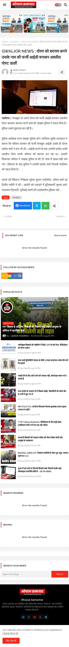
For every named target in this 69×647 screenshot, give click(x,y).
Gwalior (14, 41)
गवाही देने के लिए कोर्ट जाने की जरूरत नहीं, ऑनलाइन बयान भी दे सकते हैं (42, 377)
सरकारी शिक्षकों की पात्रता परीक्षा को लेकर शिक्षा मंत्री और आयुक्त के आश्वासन (40, 439)
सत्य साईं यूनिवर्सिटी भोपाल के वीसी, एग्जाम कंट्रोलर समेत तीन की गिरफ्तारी (43, 362)
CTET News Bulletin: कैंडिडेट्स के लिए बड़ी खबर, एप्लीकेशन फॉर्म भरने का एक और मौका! (40, 423)
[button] (58, 5)
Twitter (37, 205)
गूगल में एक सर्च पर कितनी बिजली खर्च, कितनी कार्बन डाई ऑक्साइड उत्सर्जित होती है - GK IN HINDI (39, 470)
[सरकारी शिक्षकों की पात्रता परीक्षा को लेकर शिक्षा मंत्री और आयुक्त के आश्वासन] (8, 441)
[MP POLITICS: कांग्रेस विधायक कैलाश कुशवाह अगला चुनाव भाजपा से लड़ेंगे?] (8, 410)
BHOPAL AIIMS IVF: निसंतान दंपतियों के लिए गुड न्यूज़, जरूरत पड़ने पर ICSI (43, 454)
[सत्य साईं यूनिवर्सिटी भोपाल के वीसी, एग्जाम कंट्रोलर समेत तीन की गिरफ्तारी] (8, 364)
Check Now (9, 633)
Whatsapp (45, 205)
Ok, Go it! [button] (11, 640)
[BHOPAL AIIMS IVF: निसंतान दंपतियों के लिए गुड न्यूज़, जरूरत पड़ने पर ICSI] (8, 457)
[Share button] (54, 205)
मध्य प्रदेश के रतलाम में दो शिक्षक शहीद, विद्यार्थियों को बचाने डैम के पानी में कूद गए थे (42, 392)
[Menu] (4, 5)
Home (5, 41)
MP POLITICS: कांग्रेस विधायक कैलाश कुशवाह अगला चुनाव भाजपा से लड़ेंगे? (42, 408)
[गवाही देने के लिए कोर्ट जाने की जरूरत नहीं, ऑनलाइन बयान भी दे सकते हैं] (8, 380)
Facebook (24, 205)
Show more (60, 235)
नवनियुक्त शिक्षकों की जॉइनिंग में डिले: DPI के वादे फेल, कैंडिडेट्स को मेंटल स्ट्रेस (42, 346)
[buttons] (23, 617)
